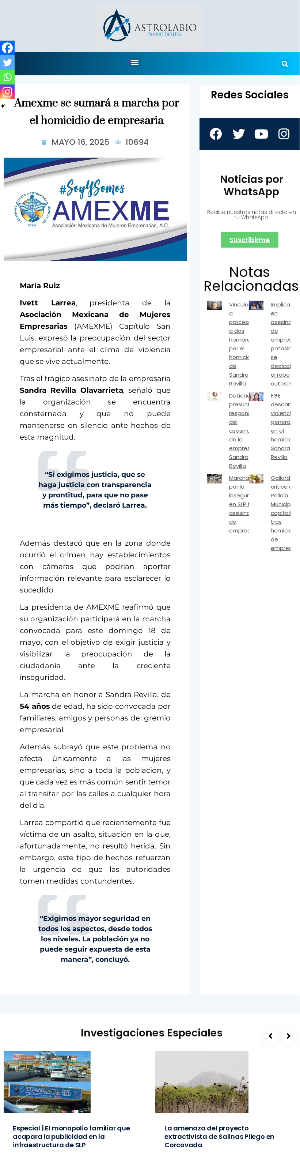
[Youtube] (261, 134)
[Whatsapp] (7, 77)
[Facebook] (7, 48)
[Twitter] (7, 62)
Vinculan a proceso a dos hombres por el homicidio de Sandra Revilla (242, 344)
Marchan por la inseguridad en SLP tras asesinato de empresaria (245, 504)
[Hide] (3, 106)
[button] (135, 62)
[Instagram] (7, 91)
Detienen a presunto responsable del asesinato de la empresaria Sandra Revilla (246, 431)
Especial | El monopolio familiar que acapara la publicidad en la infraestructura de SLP (71, 1136)
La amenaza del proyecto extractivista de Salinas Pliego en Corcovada (219, 1136)
